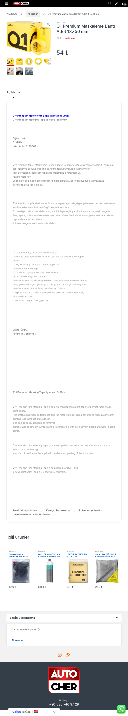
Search (110, 3)
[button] (48, 24)
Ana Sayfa (12, 13)
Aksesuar (33, 13)
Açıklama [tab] (13, 92)
